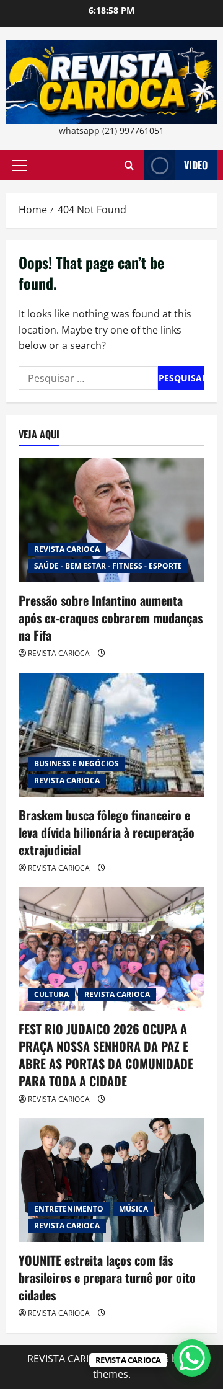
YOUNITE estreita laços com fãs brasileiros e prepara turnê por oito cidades (107, 1277)
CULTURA (51, 994)
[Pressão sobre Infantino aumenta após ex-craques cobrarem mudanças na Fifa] (111, 520)
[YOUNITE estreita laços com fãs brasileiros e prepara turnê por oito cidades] (111, 1180)
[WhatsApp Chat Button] (192, 1358)
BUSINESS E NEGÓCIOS (76, 763)
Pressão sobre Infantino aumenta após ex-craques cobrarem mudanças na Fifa (111, 617)
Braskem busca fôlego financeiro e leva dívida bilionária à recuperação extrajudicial (107, 832)
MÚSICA (133, 1209)
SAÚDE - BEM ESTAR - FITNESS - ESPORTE (108, 566)
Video (196, 165)
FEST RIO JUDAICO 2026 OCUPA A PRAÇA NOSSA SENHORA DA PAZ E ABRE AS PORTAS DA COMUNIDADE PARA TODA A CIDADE (106, 1054)
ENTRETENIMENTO (68, 1209)
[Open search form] (129, 165)
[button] (19, 166)
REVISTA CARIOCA (67, 549)
